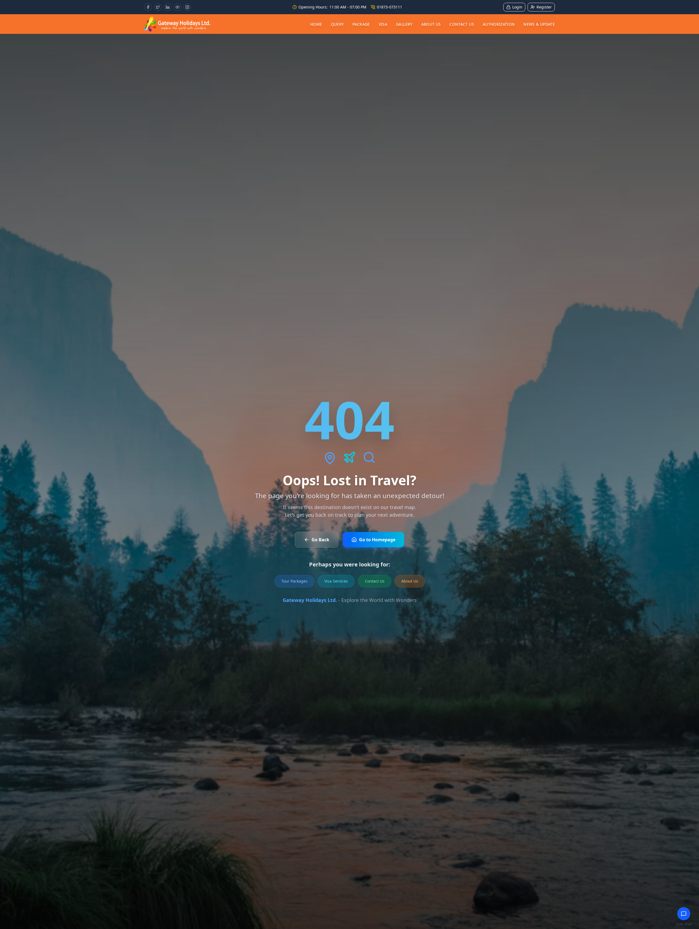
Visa (383, 24)
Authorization (499, 24)
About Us (431, 24)
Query (337, 24)
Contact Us (461, 24)
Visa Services (336, 581)
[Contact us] (683, 913)
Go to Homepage (377, 540)
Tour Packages (294, 581)
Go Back (320, 540)
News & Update (539, 24)
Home (316, 24)
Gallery (404, 24)
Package (361, 24)
